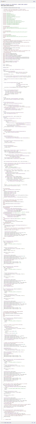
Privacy (8, 422)
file (19, 7)
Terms (10, 422)
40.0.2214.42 (14, 4)
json (34, 422)
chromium (3, 4)
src (10, 4)
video (22, 4)
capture (25, 4)
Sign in (34, 1)
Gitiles (5, 422)
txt (32, 422)
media (19, 4)
